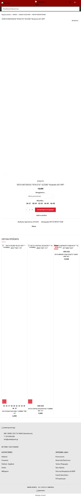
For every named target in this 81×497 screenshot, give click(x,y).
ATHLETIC (40, 181)
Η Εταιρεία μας (61, 479)
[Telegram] (48, 226)
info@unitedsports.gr (11, 439)
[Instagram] (9, 443)
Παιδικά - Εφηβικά (8, 464)
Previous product (74, 15)
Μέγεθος (40, 200)
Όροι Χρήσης (60, 467)
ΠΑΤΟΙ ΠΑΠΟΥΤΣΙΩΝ (39, 14)
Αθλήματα (5, 471)
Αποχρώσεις (40, 192)
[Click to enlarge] (5, 173)
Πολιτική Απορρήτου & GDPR (65, 471)
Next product (78, 15)
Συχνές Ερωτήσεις (62, 475)
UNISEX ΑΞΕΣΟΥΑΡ (24, 14)
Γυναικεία (5, 460)
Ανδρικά (4, 457)
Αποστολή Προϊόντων (63, 460)
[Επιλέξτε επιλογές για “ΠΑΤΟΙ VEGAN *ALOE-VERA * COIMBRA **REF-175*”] (4, 401)
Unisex (4, 467)
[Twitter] (41, 226)
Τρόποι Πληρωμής (62, 464)
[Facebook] (38, 226)
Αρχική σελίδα (6, 14)
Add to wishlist (41, 215)
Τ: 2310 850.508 (9, 436)
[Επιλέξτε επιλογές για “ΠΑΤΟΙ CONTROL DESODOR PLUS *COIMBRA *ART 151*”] (30, 401)
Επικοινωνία (60, 457)
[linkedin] (45, 226)
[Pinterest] (43, 226)
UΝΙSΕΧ (14, 14)
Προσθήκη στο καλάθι (45, 210)
